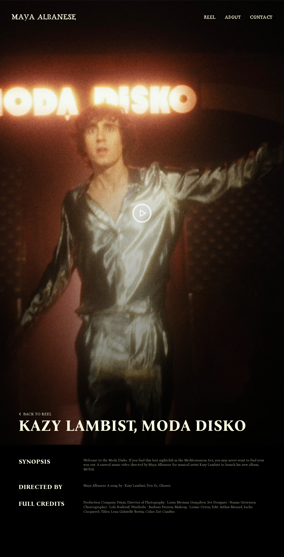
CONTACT (261, 17)
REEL (209, 17)
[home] (44, 17)
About (233, 17)
